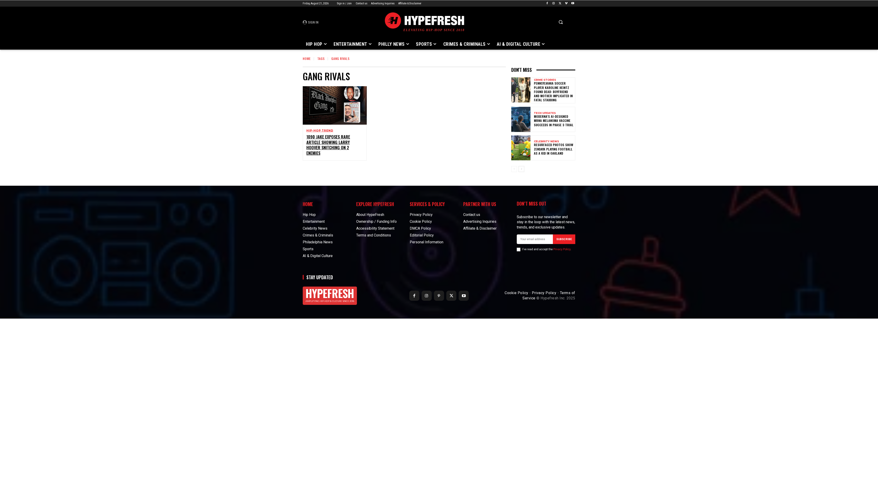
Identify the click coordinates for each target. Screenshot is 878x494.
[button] (560, 21)
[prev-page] (514, 169)
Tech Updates (545, 113)
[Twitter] (560, 3)
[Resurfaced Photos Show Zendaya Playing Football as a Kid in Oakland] (520, 147)
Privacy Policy (561, 249)
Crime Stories (545, 80)
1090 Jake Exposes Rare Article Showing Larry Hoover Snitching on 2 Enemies (328, 145)
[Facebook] (547, 3)
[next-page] (521, 169)
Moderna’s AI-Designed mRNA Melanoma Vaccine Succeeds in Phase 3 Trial (553, 120)
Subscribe (564, 239)
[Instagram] (553, 3)
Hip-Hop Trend (319, 130)
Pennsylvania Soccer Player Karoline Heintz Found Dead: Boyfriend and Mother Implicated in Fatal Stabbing (553, 91)
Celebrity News (546, 141)
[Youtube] (572, 3)
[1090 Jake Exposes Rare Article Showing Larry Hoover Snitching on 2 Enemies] (335, 105)
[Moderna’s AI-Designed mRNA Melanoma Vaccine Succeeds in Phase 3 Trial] (520, 119)
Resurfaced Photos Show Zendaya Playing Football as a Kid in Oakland (553, 148)
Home (307, 58)
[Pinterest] (439, 296)
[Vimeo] (566, 3)
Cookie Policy (516, 293)
